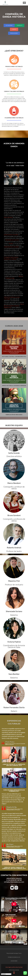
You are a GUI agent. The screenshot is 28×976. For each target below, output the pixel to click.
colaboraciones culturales (11, 247)
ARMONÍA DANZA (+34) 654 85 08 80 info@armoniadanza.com (14, 880)
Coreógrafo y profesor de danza (14, 488)
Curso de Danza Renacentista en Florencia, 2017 (14, 790)
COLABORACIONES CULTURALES (14, 117)
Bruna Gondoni (14, 515)
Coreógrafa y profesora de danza (14, 520)
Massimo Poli (7, 307)
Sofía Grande (14, 453)
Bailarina (14, 615)
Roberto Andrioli (14, 306)
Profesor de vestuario (14, 585)
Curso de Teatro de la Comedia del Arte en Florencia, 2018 (14, 765)
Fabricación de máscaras (14, 414)
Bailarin (14, 711)
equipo (11, 243)
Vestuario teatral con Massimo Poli (14, 356)
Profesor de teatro (14, 551)
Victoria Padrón (14, 642)
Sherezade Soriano (14, 611)
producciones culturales (11, 234)
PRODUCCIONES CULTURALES (14, 66)
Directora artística (14, 456)
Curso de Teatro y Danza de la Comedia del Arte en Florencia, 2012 (14, 868)
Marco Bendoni (8, 217)
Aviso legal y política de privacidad (14, 967)
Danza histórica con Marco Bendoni (14, 385)
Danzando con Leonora (12, 240)
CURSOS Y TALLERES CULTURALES (14, 91)
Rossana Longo (10, 278)
